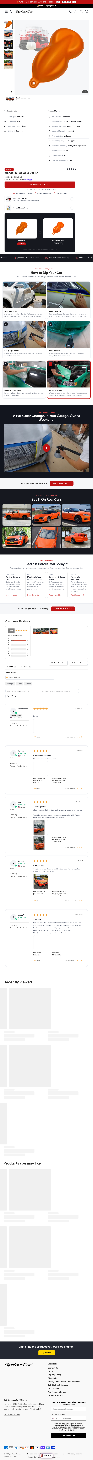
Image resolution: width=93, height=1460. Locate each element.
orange (10, 684)
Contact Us (53, 1368)
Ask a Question (59, 663)
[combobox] (54, 1418)
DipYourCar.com (15, 1454)
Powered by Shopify (10, 1456)
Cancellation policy (53, 1457)
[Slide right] (11, 92)
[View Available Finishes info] (66, 146)
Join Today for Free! (12, 1414)
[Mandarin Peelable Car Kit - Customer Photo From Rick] (37, 631)
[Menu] (6, 11)
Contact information (35, 1457)
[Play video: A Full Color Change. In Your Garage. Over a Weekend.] (46, 448)
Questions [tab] (24, 667)
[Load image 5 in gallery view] (8, 64)
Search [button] (48, 1353)
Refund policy (32, 1454)
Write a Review (79, 663)
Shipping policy (74, 1454)
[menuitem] (68, 1368)
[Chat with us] (11, 11)
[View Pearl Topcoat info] (64, 150)
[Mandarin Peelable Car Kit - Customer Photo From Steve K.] (54, 631)
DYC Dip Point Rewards (58, 1385)
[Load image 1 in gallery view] (8, 24)
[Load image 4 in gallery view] (8, 54)
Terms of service (59, 1454)
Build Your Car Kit (40, 185)
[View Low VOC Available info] (67, 160)
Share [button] (38, 737)
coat (20, 684)
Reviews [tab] (9, 667)
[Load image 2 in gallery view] (8, 34)
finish (28, 684)
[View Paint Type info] (61, 116)
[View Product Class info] (64, 121)
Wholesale (52, 1378)
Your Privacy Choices (57, 1392)
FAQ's (50, 1371)
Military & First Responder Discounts (64, 1382)
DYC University (54, 1388)
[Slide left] (5, 92)
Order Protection (55, 1395)
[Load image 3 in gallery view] (8, 44)
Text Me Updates (58, 1414)
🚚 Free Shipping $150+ (46, 6)
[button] (81, 11)
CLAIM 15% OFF (68, 1435)
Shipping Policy (54, 1375)
